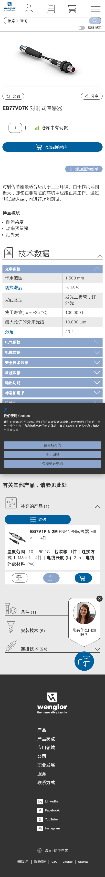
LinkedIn (51, 801)
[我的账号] (29, 11)
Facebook (52, 810)
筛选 (42, 520)
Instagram (52, 828)
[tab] (52, 269)
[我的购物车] (71, 11)
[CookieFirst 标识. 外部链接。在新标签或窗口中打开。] (5, 410)
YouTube (51, 819)
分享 (95, 96)
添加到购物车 (56, 147)
